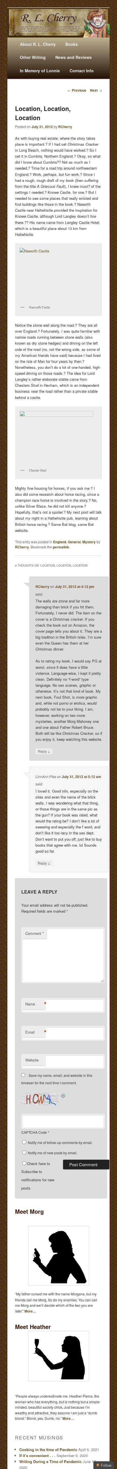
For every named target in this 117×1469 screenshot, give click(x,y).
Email (35, 1032)
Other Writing (33, 57)
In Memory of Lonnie (40, 70)
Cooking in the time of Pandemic (48, 1449)
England (59, 541)
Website (32, 1060)
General (74, 541)
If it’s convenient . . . (37, 1455)
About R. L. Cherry (38, 44)
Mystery (89, 541)
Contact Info (82, 70)
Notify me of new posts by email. (52, 1152)
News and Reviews (73, 57)
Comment (34, 933)
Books (71, 44)
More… (30, 1311)
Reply (44, 751)
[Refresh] (63, 1095)
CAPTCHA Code (34, 1132)
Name (35, 1004)
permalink (61, 547)
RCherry (65, 126)
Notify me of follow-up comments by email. (60, 1142)
